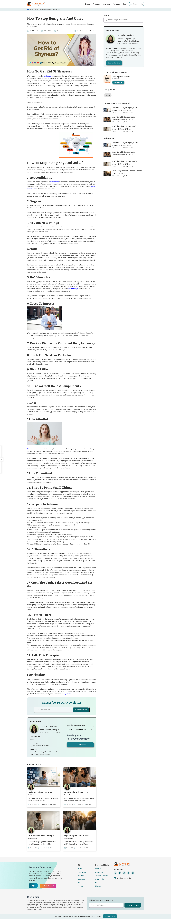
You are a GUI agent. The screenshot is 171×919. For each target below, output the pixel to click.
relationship (54, 182)
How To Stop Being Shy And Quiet (50, 9)
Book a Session (80, 745)
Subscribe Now (81, 710)
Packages (116, 4)
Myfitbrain (67, 694)
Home (87, 4)
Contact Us (99, 872)
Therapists (96, 4)
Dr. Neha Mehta (34, 31)
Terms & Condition (101, 876)
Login (135, 4)
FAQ (96, 882)
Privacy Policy (99, 879)
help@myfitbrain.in (124, 878)
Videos (80, 886)
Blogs (36, 9)
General (107, 95)
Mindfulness (31, 449)
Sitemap (98, 886)
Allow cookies (110, 916)
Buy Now (117, 82)
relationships (73, 289)
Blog (124, 4)
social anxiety (49, 76)
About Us (98, 869)
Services (106, 4)
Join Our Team (48, 886)
